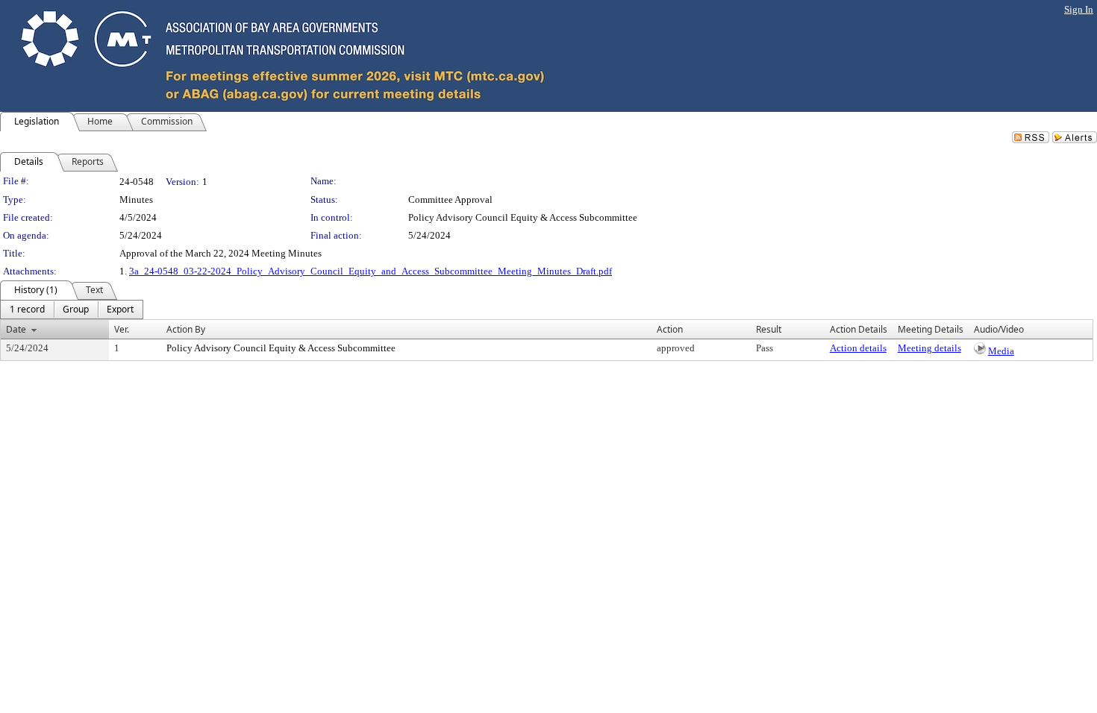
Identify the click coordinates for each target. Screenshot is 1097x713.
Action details (858, 348)
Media (1001, 350)
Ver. (121, 329)
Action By (185, 329)
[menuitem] (27, 309)
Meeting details (929, 348)
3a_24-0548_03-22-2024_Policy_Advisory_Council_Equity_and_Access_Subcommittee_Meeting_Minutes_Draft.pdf (370, 271)
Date (16, 329)
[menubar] (71, 309)
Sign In (1078, 9)
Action (670, 329)
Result (768, 329)
